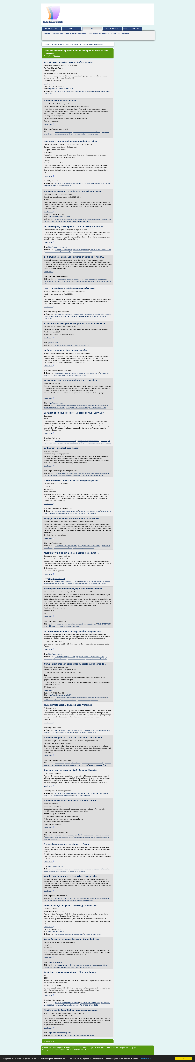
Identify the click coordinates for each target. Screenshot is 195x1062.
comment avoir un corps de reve (63, 134)
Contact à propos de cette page (123, 1048)
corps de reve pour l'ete (52, 185)
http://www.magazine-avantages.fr (60, 89)
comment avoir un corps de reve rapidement (86, 132)
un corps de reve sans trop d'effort (100, 250)
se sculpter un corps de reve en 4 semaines (97, 314)
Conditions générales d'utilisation (77, 1048)
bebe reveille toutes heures (132, 29)
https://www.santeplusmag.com (60, 1033)
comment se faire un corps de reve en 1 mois (74, 765)
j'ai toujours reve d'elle (86, 732)
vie (92, 29)
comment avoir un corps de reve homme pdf (94, 279)
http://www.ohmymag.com (57, 247)
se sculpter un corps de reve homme (84, 281)
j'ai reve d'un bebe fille (63, 730)
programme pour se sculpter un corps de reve (58, 281)
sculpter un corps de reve (81, 91)
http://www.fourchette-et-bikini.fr (60, 216)
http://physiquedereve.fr (56, 579)
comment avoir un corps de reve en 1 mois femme (59, 837)
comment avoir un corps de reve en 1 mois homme (97, 835)
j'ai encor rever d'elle (89, 1005)
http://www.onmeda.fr (56, 403)
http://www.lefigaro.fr (55, 866)
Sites (67, 34)
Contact (125, 34)
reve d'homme (103, 624)
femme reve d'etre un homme (66, 581)
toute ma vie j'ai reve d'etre (67, 1003)
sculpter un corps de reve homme (83, 548)
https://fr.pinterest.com (56, 962)
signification (51, 29)
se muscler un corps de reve (100, 91)
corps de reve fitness (59, 375)
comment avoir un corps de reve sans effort (58, 252)
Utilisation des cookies (101, 1048)
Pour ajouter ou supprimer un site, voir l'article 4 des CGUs (65, 1050)
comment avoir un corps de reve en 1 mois (87, 837)
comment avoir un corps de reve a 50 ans (66, 511)
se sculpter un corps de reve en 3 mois (65, 441)
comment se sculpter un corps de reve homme (67, 279)
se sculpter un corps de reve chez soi (65, 373)
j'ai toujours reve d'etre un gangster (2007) (83, 730)
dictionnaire (112, 29)
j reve (72, 29)
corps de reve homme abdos (85, 900)
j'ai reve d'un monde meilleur (67, 1005)
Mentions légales (56, 1048)
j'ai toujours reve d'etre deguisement (64, 732)
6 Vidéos (57, 56)
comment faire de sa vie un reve (86, 134)
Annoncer (115, 34)
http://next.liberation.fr (56, 931)
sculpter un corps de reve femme (63, 548)
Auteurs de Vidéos (78, 34)
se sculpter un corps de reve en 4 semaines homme (69, 314)
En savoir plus (145, 1059)
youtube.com (53, 343)
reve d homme (50, 626)
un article (104, 34)
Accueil (47, 34)
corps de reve (48, 93)
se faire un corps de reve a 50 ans (89, 511)
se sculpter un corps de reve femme (88, 373)
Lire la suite (48, 84)
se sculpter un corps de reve (63, 91)
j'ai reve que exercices (66, 967)
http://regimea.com (55, 654)
